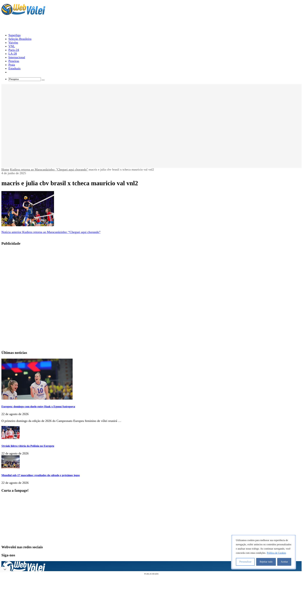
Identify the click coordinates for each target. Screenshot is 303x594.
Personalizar (245, 561)
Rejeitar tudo (266, 561)
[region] (263, 552)
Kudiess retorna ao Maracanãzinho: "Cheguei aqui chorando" (49, 169)
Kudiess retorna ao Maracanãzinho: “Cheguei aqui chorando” (50, 232)
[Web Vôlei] (23, 13)
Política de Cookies (276, 553)
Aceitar (284, 561)
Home (5, 169)
